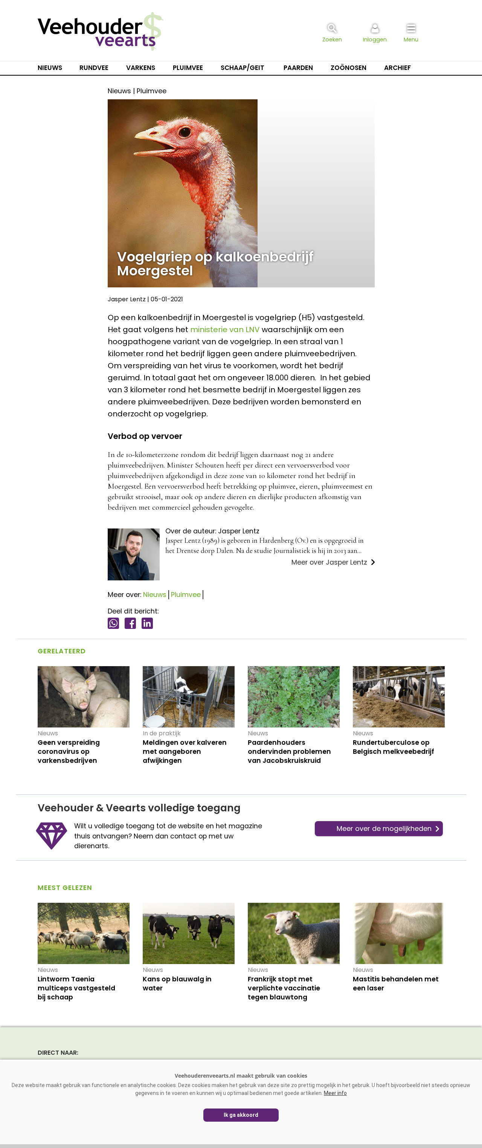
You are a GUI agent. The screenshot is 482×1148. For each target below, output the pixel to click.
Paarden (298, 67)
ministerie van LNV (225, 329)
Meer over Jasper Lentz (329, 562)
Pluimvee (188, 67)
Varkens (140, 67)
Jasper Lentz (127, 299)
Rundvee (93, 67)
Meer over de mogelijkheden (384, 828)
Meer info (335, 1093)
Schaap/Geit (242, 67)
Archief (397, 67)
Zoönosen (348, 67)
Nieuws (50, 67)
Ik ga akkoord (241, 1115)
